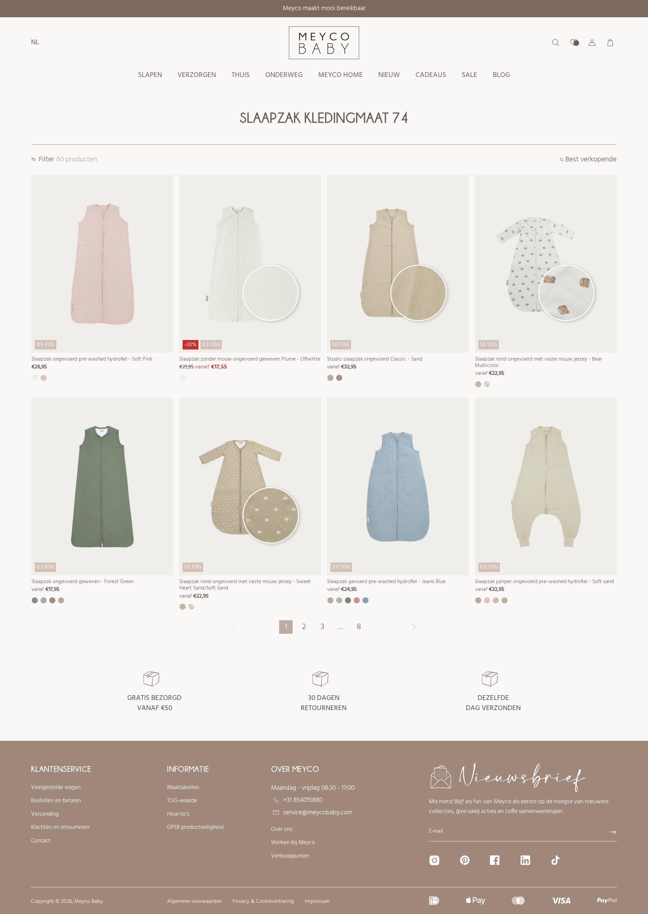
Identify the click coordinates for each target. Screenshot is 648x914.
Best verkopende (591, 159)
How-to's (178, 814)
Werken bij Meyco (293, 843)
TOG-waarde (182, 801)
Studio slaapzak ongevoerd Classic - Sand (374, 359)
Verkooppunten (290, 856)
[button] (150, 76)
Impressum (317, 901)
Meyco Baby (88, 901)
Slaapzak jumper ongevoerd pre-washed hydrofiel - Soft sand (544, 581)
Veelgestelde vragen (56, 788)
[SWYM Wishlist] (573, 42)
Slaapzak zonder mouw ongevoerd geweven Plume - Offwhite (249, 359)
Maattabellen (183, 788)
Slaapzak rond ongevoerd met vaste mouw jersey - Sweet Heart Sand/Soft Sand (245, 585)
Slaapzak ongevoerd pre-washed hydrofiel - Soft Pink (91, 359)
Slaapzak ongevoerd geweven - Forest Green (82, 581)
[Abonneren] (613, 832)
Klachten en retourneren (60, 828)
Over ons (282, 830)
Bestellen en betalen (56, 801)
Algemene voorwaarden (194, 901)
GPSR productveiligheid (195, 828)
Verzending (45, 814)
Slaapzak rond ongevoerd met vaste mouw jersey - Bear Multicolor (538, 362)
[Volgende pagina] (414, 627)
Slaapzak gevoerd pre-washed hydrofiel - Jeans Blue (386, 581)
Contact (40, 841)
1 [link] (286, 627)
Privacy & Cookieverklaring (263, 901)
